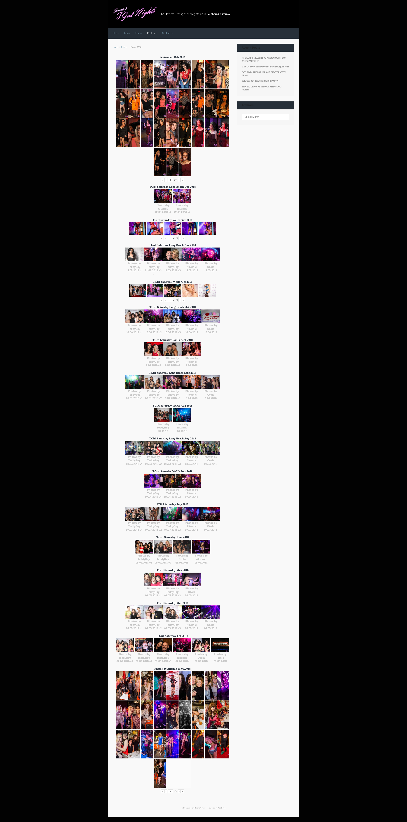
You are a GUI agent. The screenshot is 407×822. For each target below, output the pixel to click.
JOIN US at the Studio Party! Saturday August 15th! (265, 66)
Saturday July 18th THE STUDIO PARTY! (260, 81)
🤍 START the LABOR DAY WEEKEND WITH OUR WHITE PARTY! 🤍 (264, 59)
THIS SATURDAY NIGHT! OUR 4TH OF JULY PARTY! (262, 88)
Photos (124, 47)
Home (115, 47)
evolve (183, 808)
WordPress (222, 808)
